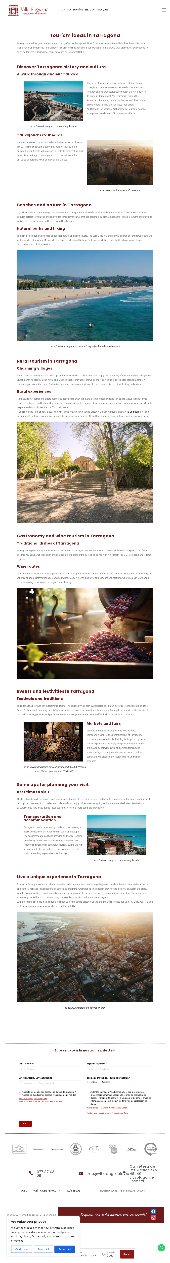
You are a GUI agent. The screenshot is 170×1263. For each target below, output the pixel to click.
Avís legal (73, 1190)
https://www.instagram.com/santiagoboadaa (53, 126)
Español (78, 9)
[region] (43, 1236)
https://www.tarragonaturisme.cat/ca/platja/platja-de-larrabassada (85, 346)
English (89, 9)
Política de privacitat (47, 1190)
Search (127, 1254)
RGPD (24, 1190)
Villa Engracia (132, 411)
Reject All (43, 1249)
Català (66, 9)
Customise (21, 1249)
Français (102, 9)
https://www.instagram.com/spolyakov (119, 190)
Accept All (65, 1249)
